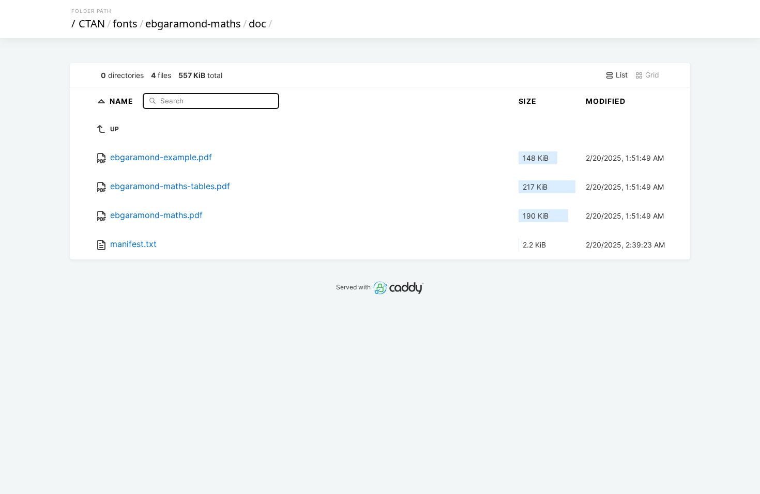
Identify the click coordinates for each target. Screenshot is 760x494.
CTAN (92, 23)
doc (257, 23)
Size (528, 101)
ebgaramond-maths (193, 23)
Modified (606, 101)
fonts (125, 23)
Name (122, 100)
